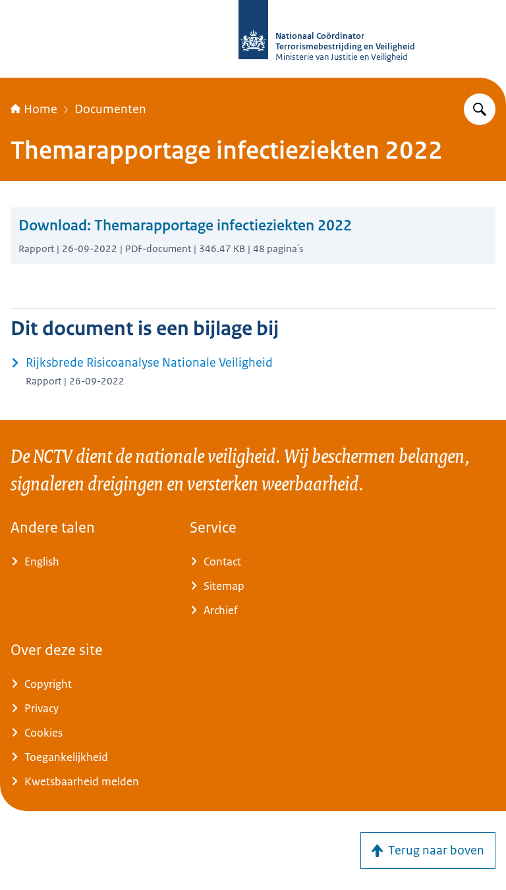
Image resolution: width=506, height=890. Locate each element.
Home (40, 109)
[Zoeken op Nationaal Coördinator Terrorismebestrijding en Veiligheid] (479, 109)
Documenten (110, 109)
